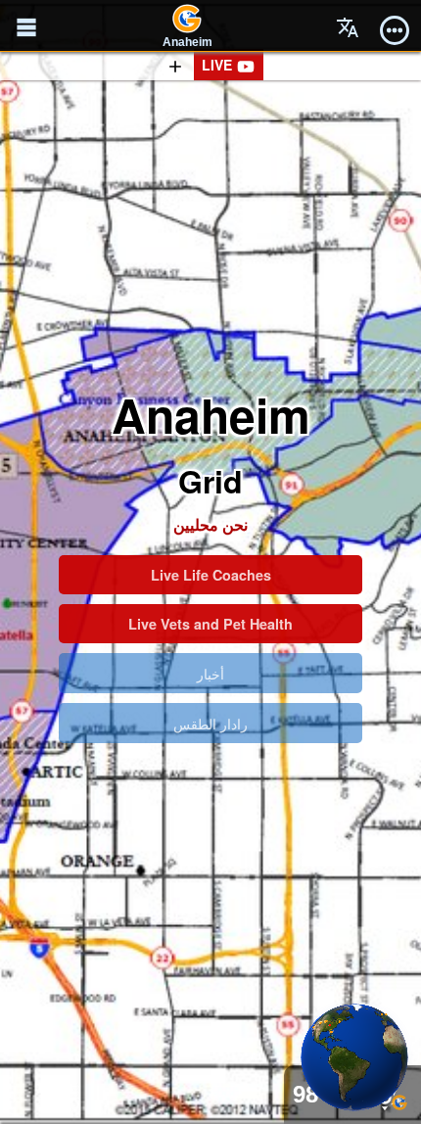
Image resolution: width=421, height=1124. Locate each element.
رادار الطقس (210, 723)
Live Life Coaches (211, 575)
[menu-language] (347, 27)
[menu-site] (26, 27)
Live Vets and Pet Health (210, 623)
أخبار (210, 673)
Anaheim (187, 42)
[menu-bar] (394, 27)
